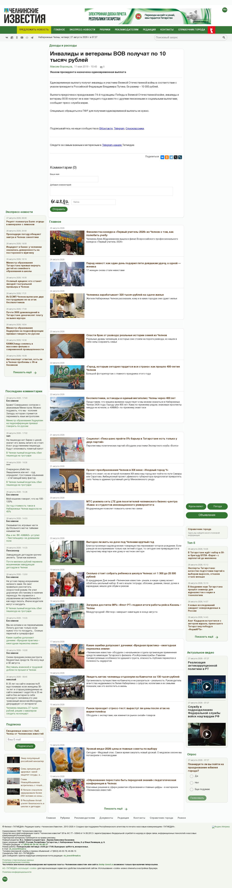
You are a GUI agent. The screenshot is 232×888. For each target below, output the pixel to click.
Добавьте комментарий (60, 185)
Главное (59, 30)
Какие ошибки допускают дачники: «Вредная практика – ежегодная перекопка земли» (22, 641)
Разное (182, 818)
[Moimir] (27, 37)
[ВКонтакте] (162, 157)
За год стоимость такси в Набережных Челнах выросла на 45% (24, 509)
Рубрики (105, 30)
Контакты (167, 30)
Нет (197, 783)
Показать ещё (22, 372)
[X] (176, 157)
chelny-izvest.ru (105, 864)
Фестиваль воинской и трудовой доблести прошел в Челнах (24, 668)
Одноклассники (135, 129)
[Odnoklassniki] (16, 37)
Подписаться (25, 746)
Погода (218, 506)
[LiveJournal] (180, 157)
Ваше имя (54, 174)
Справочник (161, 818)
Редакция (149, 30)
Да (196, 776)
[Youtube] (21, 37)
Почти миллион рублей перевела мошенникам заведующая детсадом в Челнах (24, 565)
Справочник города (191, 30)
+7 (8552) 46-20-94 (29, 844)
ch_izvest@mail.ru (17, 849)
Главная (51, 818)
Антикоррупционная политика (16, 862)
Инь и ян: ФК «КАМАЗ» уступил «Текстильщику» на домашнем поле (22, 538)
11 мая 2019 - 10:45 (85, 67)
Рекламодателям (126, 30)
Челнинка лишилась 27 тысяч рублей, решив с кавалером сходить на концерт (22, 711)
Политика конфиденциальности (16, 872)
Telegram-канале (112, 145)
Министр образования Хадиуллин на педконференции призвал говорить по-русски (24, 423)
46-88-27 (43, 844)
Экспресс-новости (82, 30)
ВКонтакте (106, 129)
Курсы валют (196, 506)
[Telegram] (32, 37)
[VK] (6, 37)
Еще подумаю (202, 789)
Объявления (207, 515)
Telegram (119, 129)
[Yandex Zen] (11, 37)
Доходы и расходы (63, 45)
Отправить (59, 209)
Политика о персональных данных (18, 860)
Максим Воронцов (61, 67)
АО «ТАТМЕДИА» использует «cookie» (19, 868)
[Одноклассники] (167, 157)
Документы (106, 818)
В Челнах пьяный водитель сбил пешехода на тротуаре (24, 454)
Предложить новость (34, 30)
